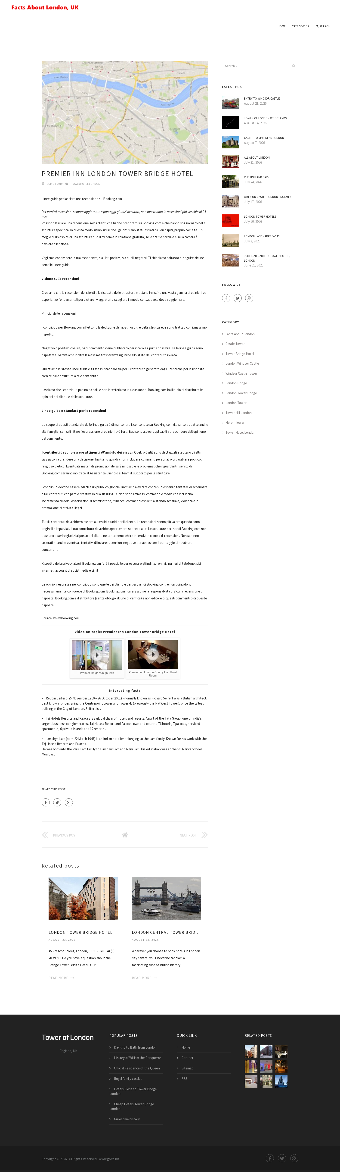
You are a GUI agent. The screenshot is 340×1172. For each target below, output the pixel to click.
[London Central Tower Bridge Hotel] (166, 898)
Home (282, 26)
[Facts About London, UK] (170, 7)
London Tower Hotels (260, 217)
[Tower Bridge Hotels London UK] (251, 1081)
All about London (257, 158)
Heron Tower (235, 422)
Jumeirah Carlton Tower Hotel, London (267, 258)
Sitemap (187, 1068)
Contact (187, 1058)
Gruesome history (127, 1119)
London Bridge (236, 383)
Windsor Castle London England (267, 197)
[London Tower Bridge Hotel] (83, 898)
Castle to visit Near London (264, 138)
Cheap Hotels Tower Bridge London (131, 1106)
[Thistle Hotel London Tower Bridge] (281, 1066)
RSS (184, 1078)
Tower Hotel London (85, 183)
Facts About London (240, 334)
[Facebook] (46, 802)
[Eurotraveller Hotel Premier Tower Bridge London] (251, 1066)
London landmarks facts (261, 236)
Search (324, 26)
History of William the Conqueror (137, 1058)
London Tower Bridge (241, 393)
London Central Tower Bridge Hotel (166, 932)
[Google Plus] (69, 802)
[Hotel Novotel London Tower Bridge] (266, 1081)
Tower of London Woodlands (265, 118)
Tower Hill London (239, 413)
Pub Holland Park (256, 177)
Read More (58, 978)
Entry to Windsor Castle (262, 98)
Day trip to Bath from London (135, 1047)
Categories (300, 26)
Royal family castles (128, 1078)
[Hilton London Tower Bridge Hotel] (281, 1081)
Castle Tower (235, 344)
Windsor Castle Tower (241, 373)
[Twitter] (57, 802)
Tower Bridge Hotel (240, 353)
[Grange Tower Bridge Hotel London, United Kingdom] (281, 1051)
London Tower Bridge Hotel (80, 932)
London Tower (236, 403)
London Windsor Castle (242, 363)
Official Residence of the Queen (137, 1068)
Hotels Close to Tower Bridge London (133, 1091)
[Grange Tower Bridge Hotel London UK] (266, 1066)
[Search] (293, 65)
